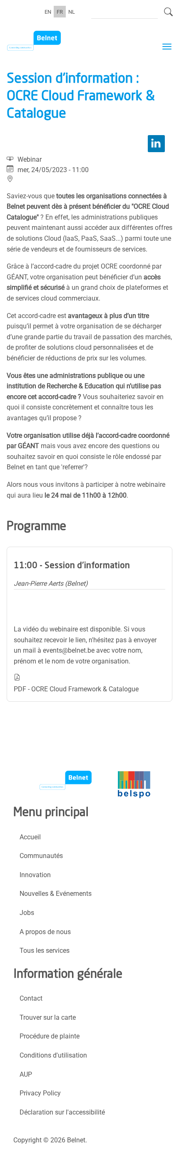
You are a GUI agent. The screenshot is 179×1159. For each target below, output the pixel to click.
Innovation (35, 875)
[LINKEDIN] (156, 143)
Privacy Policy (40, 1093)
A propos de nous (45, 932)
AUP (26, 1074)
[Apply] (168, 15)
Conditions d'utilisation (53, 1055)
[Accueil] (48, 41)
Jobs (27, 913)
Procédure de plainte (50, 1036)
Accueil (30, 837)
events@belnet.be (68, 650)
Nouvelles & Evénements (56, 894)
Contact (31, 998)
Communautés (41, 856)
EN (48, 11)
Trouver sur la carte (48, 1017)
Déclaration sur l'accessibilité (62, 1112)
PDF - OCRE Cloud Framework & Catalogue (76, 689)
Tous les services (45, 950)
